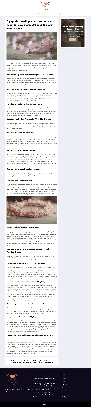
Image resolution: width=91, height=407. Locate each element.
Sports (56, 14)
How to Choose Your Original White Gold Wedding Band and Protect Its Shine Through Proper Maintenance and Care (45, 394)
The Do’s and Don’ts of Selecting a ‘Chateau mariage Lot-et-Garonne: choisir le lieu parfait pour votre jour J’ (19, 362)
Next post (35, 358)
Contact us (45, 404)
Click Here (73, 39)
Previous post (28, 358)
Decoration (45, 14)
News (33, 14)
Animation (38, 14)
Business (51, 14)
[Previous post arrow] (6, 361)
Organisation (62, 14)
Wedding (28, 14)
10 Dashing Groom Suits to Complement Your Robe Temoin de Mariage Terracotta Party (43, 362)
